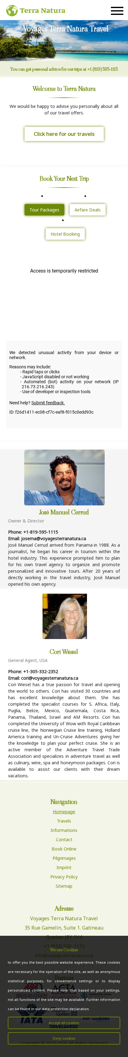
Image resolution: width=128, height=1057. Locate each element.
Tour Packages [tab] (44, 210)
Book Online (64, 849)
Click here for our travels (64, 133)
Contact (64, 839)
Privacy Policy (64, 877)
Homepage (64, 812)
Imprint (64, 867)
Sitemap (64, 886)
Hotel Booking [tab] (65, 234)
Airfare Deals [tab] (88, 210)
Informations (64, 830)
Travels (64, 821)
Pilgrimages (64, 858)
